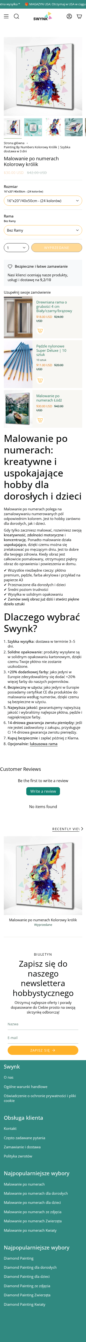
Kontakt (10, 1128)
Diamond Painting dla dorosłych (30, 1267)
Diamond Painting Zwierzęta (27, 1295)
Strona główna (14, 143)
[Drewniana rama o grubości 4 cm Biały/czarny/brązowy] (18, 317)
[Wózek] (79, 16)
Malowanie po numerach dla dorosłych (36, 1193)
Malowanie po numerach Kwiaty (30, 1230)
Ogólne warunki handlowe (25, 1086)
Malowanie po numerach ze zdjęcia (32, 1211)
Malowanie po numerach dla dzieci (32, 1202)
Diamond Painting (18, 1258)
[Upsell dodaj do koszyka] (40, 330)
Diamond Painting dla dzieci (27, 1276)
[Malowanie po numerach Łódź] (18, 409)
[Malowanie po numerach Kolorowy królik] (43, 875)
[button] (16, 16)
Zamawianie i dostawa (22, 1146)
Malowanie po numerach (24, 1184)
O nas (8, 1077)
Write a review (43, 791)
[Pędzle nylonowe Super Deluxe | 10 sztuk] (18, 364)
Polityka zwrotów (18, 1156)
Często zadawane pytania (24, 1137)
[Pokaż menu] (6, 16)
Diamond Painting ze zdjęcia (27, 1285)
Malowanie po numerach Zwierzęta (33, 1220)
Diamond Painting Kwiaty (24, 1304)
